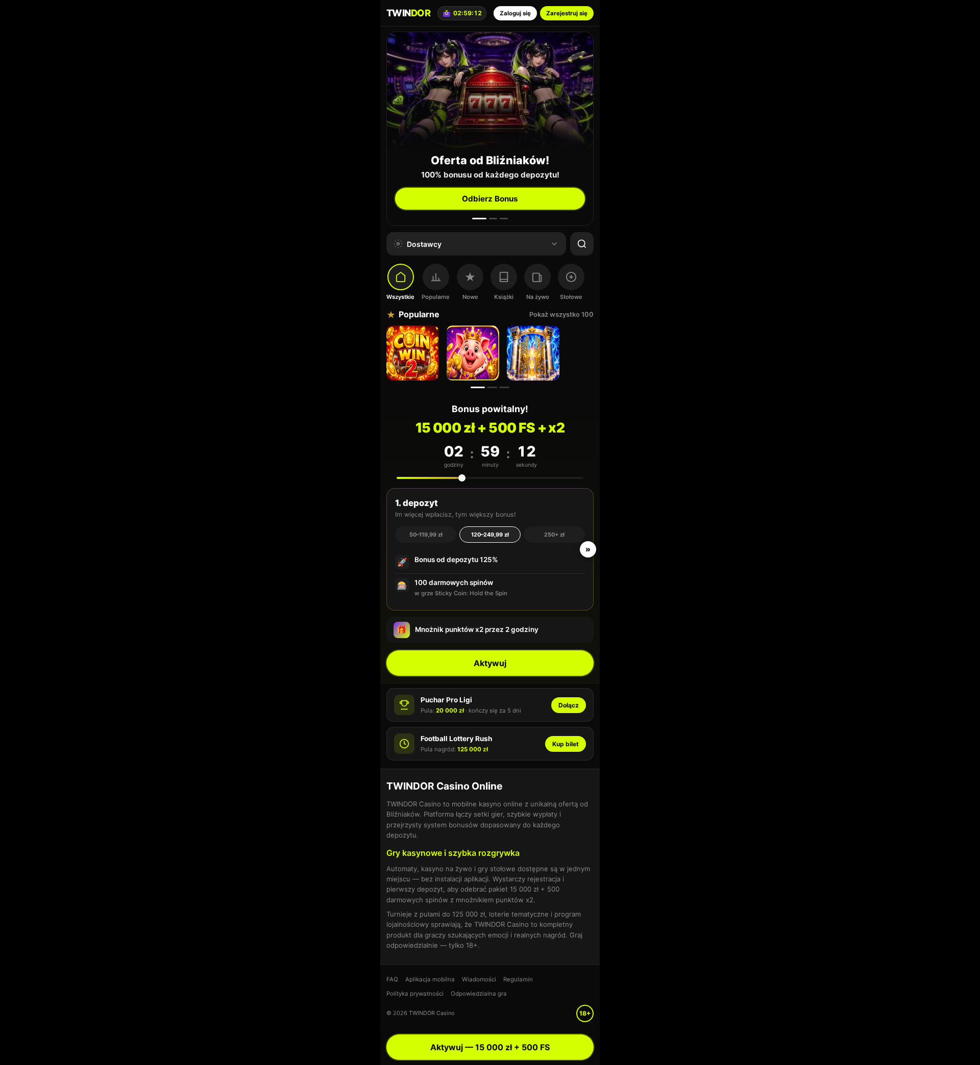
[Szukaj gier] (582, 244)
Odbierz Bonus (490, 199)
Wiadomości (479, 979)
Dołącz (568, 705)
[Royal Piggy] (474, 353)
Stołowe (571, 296)
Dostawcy (424, 244)
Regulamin (518, 979)
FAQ (392, 979)
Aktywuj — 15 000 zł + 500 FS (490, 1047)
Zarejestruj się (566, 13)
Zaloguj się (515, 13)
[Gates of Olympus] (534, 353)
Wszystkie (400, 296)
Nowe (470, 296)
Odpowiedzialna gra (479, 993)
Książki (503, 296)
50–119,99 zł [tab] (426, 534)
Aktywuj (490, 663)
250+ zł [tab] (554, 534)
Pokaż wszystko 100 (561, 314)
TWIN (408, 12)
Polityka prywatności (415, 993)
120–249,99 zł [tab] (490, 534)
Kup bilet (565, 744)
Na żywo (537, 296)
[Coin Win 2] (414, 353)
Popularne (436, 296)
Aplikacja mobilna (430, 979)
